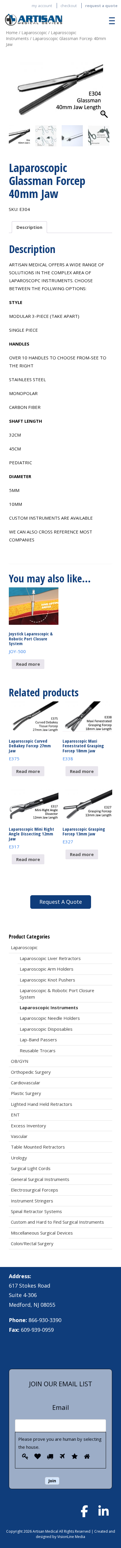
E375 (30, 749)
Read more (28, 664)
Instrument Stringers (32, 1201)
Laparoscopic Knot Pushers (47, 980)
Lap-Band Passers (38, 1040)
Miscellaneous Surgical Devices (42, 1233)
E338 (83, 749)
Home (12, 32)
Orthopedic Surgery (31, 1072)
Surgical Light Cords (31, 1168)
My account (42, 5)
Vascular (19, 1136)
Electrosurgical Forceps (34, 1190)
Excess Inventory (28, 1126)
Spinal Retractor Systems (36, 1211)
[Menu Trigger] (110, 20)
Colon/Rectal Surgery (32, 1243)
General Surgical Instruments (40, 1179)
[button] (104, 95)
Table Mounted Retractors (38, 1147)
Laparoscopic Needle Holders (50, 1018)
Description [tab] (29, 227)
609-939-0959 (37, 1329)
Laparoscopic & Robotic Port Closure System (57, 993)
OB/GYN (19, 1061)
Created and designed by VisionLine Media (75, 1534)
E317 (31, 838)
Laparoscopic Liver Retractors (50, 958)
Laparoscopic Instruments (49, 1007)
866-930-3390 (44, 1320)
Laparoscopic (34, 32)
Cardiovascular (25, 1083)
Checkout (68, 5)
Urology (19, 1158)
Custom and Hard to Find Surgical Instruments (57, 1222)
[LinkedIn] (103, 1511)
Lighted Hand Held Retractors (41, 1104)
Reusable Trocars (38, 1050)
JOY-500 (31, 642)
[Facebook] (84, 1511)
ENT (15, 1115)
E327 (84, 835)
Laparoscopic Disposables (46, 1029)
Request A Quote (60, 901)
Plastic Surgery (26, 1093)
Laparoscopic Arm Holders (46, 969)
